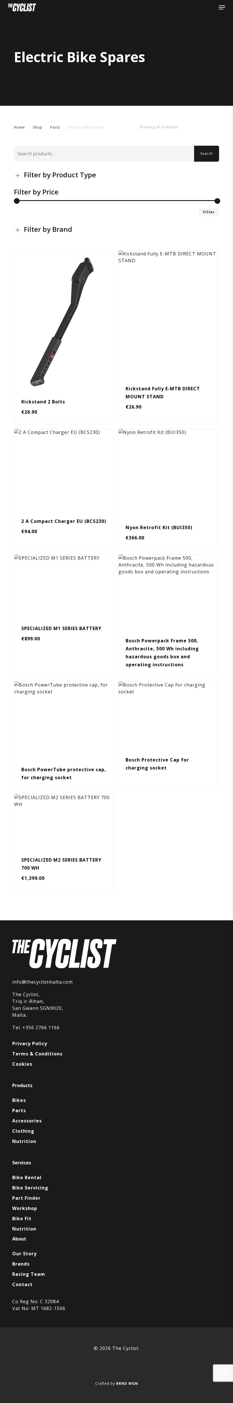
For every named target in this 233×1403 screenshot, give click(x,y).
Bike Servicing (30, 1188)
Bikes (19, 1100)
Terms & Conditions (37, 1054)
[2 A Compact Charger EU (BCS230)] (64, 469)
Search (206, 153)
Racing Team (28, 1274)
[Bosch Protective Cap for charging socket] (168, 714)
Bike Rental (26, 1177)
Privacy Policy (29, 1043)
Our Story (24, 1253)
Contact (22, 1284)
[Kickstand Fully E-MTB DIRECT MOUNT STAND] (168, 313)
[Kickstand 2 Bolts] (64, 320)
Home (19, 127)
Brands (21, 1264)
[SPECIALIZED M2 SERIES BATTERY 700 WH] (64, 821)
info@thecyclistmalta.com (42, 982)
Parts (55, 127)
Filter (209, 212)
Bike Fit (22, 1218)
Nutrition (24, 1141)
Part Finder (26, 1198)
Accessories (27, 1121)
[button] (222, 7)
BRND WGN (127, 1383)
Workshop (24, 1208)
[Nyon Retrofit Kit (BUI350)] (168, 472)
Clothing (23, 1131)
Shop (37, 127)
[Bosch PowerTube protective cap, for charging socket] (64, 719)
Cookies (22, 1064)
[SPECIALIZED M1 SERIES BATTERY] (64, 585)
